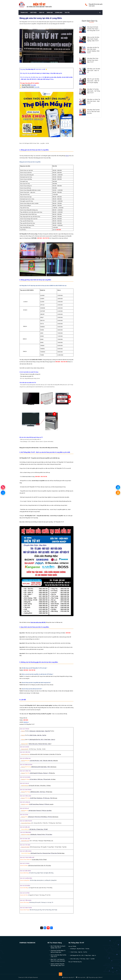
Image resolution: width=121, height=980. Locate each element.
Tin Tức (67, 12)
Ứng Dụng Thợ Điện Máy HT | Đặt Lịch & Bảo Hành (58, 951)
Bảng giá (50, 12)
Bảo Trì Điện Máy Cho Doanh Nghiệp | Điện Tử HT (58, 947)
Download (58, 12)
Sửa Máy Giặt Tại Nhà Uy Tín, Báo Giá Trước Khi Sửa (93, 111)
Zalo (51, 927)
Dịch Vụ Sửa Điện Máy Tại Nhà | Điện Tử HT (58, 955)
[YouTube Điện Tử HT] (48, 928)
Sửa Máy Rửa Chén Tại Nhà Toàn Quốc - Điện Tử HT (93, 60)
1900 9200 (92, 6)
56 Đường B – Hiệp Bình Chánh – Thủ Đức (79, 948)
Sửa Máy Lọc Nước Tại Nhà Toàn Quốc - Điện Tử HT (93, 101)
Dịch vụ (41, 12)
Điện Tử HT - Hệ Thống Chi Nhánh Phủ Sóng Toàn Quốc (58, 960)
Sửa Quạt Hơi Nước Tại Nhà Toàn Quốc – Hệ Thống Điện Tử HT (93, 28)
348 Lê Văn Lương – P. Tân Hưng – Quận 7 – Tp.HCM (82, 958)
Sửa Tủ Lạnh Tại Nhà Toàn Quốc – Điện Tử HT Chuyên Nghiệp (93, 80)
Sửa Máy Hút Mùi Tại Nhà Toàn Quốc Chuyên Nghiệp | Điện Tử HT (93, 50)
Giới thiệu (33, 12)
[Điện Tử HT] (21, 4)
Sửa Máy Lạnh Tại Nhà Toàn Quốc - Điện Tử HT (93, 70)
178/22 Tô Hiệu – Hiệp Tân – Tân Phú (78, 952)
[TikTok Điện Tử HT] (41, 928)
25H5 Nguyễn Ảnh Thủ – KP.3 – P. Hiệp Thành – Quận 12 (83, 955)
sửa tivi (67, 155)
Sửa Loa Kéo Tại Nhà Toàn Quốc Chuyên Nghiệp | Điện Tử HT (93, 39)
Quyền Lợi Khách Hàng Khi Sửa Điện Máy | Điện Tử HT (57, 964)
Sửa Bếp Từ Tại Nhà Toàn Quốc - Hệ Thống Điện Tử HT (93, 90)
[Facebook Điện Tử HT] (45, 928)
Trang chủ (24, 12)
